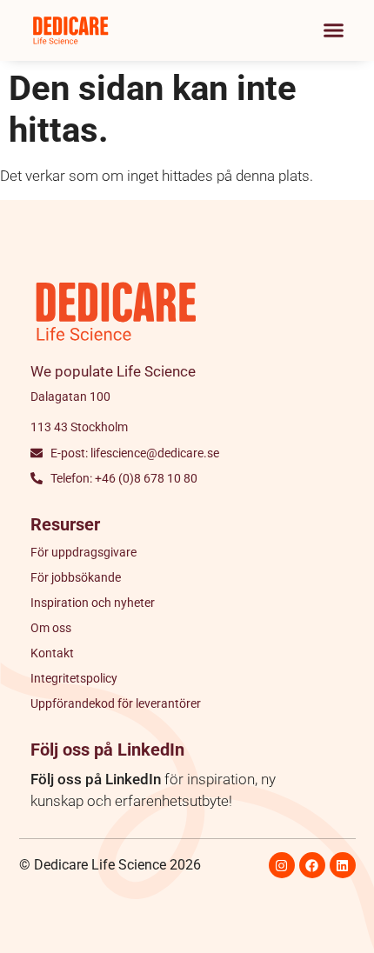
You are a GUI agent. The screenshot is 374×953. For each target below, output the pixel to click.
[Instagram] (282, 865)
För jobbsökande (75, 577)
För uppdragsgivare (83, 552)
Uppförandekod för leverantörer (115, 703)
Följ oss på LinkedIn (95, 779)
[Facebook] (312, 865)
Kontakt (52, 653)
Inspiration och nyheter (92, 603)
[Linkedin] (343, 865)
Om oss (50, 628)
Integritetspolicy (73, 678)
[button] (334, 30)
